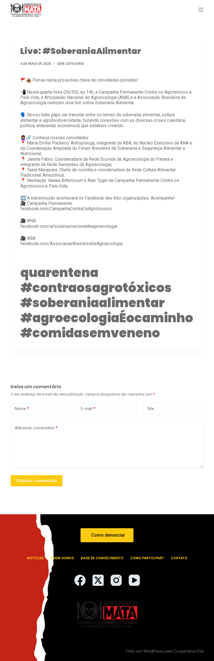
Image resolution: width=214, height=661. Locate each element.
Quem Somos (62, 558)
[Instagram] (116, 580)
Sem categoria (70, 64)
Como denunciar (108, 535)
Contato (179, 558)
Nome (22, 408)
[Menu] (200, 9)
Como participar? (147, 558)
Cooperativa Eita (188, 651)
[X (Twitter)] (98, 580)
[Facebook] (80, 580)
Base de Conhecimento (102, 558)
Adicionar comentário (36, 427)
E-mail (88, 408)
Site (150, 408)
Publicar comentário (36, 480)
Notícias (35, 558)
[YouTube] (134, 580)
